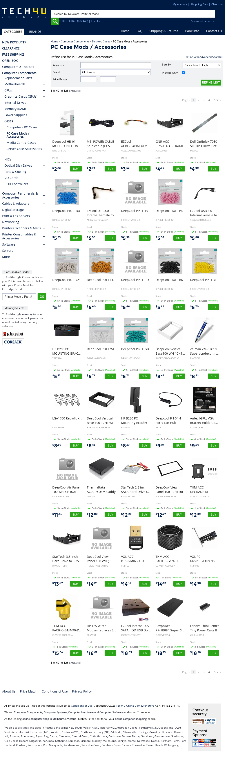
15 (57, 653)
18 (126, 653)
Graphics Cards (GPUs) (20, 96)
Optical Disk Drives (18, 165)
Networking (10, 222)
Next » (217, 100)
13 (57, 584)
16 (92, 653)
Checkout (217, 4)
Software (8, 244)
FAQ (139, 31)
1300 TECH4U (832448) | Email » (79, 21)
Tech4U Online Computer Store (135, 705)
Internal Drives (15, 102)
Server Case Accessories (24, 149)
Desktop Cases (101, 41)
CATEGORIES (13, 31)
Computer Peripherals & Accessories (20, 195)
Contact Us (214, 31)
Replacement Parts (18, 78)
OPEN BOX (10, 61)
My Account (180, 4)
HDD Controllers (16, 184)
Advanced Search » (202, 21)
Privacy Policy (82, 691)
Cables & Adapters (15, 204)
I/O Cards (11, 178)
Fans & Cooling (15, 172)
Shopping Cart (199, 4)
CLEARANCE (11, 48)
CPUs (8, 90)
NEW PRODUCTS (14, 42)
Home (125, 31)
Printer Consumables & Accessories (19, 236)
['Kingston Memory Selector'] (13, 336)
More (6, 257)
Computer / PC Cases (22, 127)
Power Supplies (15, 115)
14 (92, 584)
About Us (9, 691)
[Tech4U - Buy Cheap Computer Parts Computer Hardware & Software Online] (24, 16)
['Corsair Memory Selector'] (13, 344)
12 (92, 515)
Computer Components (75, 41)
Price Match (28, 691)
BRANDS (35, 31)
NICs (7, 159)
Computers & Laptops (18, 67)
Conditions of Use (55, 691)
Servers (7, 251)
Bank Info (192, 31)
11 (57, 515)
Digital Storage (13, 210)
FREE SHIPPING (13, 55)
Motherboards (14, 84)
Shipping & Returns (163, 31)
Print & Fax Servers (16, 216)
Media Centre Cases (21, 142)
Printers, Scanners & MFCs (21, 228)
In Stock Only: (170, 73)
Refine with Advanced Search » (204, 57)
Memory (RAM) (15, 109)
